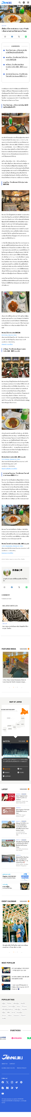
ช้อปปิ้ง (20, 850)
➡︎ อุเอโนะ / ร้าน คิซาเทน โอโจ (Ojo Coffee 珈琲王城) (17, 58)
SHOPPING (19, 801)
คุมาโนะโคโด (24, 833)
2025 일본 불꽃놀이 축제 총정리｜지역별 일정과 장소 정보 (20, 969)
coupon (22, 816)
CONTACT (12, 1063)
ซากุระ (4, 1015)
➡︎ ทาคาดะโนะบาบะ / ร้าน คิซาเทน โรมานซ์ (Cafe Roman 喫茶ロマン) (16, 75)
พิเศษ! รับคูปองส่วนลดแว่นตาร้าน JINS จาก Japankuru (21, 797)
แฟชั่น (4, 1018)
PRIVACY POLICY (21, 1068)
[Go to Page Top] (27, 1113)
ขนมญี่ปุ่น (19, 1012)
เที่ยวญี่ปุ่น (16, 1003)
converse (18, 816)
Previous (2, 757)
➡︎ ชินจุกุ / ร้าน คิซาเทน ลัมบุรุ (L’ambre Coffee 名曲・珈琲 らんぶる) (16, 67)
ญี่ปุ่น (4, 1003)
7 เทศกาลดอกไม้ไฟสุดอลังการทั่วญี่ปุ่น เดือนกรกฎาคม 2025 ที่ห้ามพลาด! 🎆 (20, 987)
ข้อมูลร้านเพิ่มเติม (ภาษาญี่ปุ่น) (9, 468)
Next (29, 757)
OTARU (21, 772)
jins (27, 801)
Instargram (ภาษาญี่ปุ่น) (7, 553)
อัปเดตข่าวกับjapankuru (21, 865)
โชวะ (19, 559)
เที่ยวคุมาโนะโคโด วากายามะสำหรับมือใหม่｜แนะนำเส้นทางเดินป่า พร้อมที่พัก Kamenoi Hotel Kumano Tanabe (22, 827)
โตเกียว (7, 559)
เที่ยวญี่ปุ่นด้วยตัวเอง (8, 1009)
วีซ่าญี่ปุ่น (26, 864)
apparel (23, 815)
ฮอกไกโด (7, 769)
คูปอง (18, 802)
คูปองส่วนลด (22, 802)
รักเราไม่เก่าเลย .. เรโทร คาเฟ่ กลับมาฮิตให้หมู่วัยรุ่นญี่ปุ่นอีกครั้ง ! (16, 51)
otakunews (16, 1015)
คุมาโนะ (18, 833)
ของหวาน (12, 559)
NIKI (20, 769)
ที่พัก (17, 835)
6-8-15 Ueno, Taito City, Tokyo (9, 335)
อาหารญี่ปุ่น (12, 1006)
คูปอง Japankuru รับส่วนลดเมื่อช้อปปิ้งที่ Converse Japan (22, 811)
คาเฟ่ (16, 559)
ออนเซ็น (25, 1009)
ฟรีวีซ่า (21, 864)
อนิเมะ (10, 1015)
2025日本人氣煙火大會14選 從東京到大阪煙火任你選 (20, 977)
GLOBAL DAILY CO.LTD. (8, 1068)
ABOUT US (4, 1063)
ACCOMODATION (21, 832)
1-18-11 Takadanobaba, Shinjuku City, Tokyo (12, 546)
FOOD (3, 559)
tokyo (19, 1006)
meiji (17, 850)
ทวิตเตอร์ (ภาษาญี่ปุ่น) (7, 344)
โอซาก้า (24, 1015)
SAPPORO (8, 776)
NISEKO (7, 772)
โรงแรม (25, 1006)
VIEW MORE (23, 649)
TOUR (18, 864)
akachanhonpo (25, 848)
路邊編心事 (17, 570)
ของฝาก (5, 1006)
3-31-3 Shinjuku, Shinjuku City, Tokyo (11, 459)
